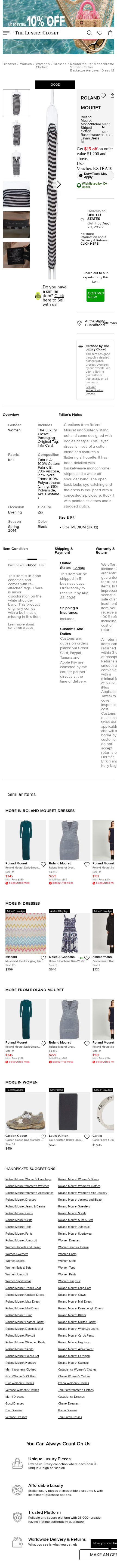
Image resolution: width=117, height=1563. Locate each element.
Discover (9, 64)
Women (26, 64)
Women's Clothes (43, 66)
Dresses (60, 64)
